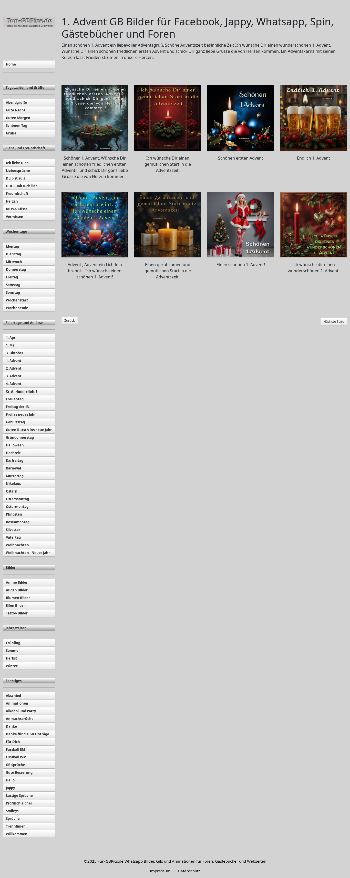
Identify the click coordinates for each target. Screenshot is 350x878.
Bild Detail (94, 118)
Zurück (69, 320)
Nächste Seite (333, 321)
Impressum (160, 870)
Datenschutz (189, 870)
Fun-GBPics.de (110, 861)
